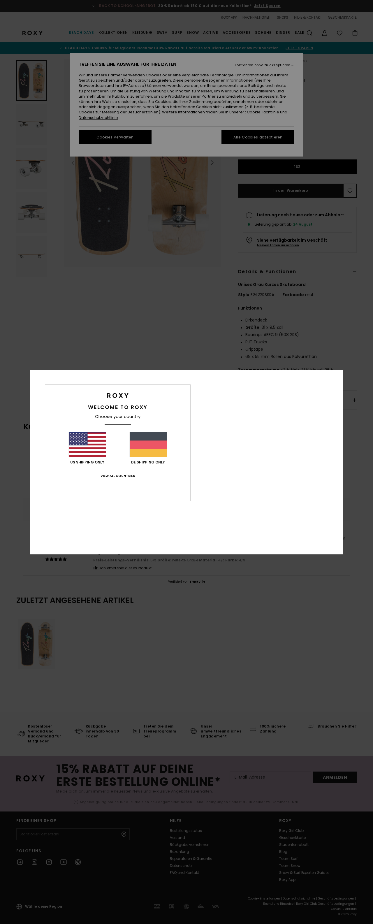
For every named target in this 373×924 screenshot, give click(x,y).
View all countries (118, 475)
